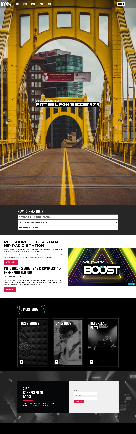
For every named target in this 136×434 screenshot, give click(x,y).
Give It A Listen (10, 262)
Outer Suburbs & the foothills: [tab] (33, 222)
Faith (41, 4)
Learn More (9, 290)
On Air (25, 4)
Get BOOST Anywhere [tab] (28, 228)
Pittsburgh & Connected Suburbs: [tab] (34, 217)
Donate (49, 4)
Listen (120, 4)
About (17, 4)
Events (33, 4)
